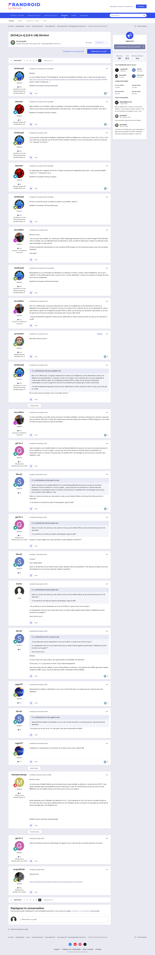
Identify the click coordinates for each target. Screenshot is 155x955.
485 (20, 87)
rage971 (19, 684)
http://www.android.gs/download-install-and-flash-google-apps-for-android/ (56, 882)
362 (20, 248)
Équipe (20, 21)
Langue (56, 949)
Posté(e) (38, 69)
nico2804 (19, 230)
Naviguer (64, 15)
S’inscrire (141, 6)
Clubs (45, 21)
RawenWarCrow (124, 75)
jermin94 (22, 41)
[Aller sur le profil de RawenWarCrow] (116, 76)
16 (20, 120)
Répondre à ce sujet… (30, 919)
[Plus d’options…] (107, 68)
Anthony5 (19, 68)
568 (20, 352)
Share (89, 42)
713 (20, 703)
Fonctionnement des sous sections (127, 47)
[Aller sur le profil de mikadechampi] (19, 782)
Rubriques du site (34, 15)
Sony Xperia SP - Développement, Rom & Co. (45, 44)
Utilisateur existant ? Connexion (121, 6)
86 (20, 793)
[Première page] (11, 60)
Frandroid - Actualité (17, 15)
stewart (19, 101)
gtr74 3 (19, 443)
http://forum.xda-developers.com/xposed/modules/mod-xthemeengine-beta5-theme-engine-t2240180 (65, 79)
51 (20, 462)
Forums (11, 21)
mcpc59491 (19, 869)
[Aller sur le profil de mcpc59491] (19, 877)
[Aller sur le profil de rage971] (19, 692)
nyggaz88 (123, 69)
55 (20, 493)
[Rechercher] (144, 15)
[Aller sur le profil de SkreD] (19, 482)
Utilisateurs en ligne (32, 21)
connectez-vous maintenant (81, 911)
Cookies (98, 949)
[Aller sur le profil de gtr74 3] (19, 451)
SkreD (19, 474)
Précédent (18, 60)
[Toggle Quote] (33, 371)
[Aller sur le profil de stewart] (19, 109)
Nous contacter (88, 949)
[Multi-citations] (31, 93)
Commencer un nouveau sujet (73, 51)
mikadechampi (19, 775)
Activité (73, 15)
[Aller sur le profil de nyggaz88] (117, 70)
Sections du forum (50, 15)
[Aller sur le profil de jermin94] (13, 42)
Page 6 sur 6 (48, 60)
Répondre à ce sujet (99, 51)
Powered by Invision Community (77, 952)
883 (20, 888)
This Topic (135, 15)
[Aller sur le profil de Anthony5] (19, 76)
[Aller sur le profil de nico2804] (19, 237)
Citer (36, 93)
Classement (84, 15)
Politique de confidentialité (71, 949)
